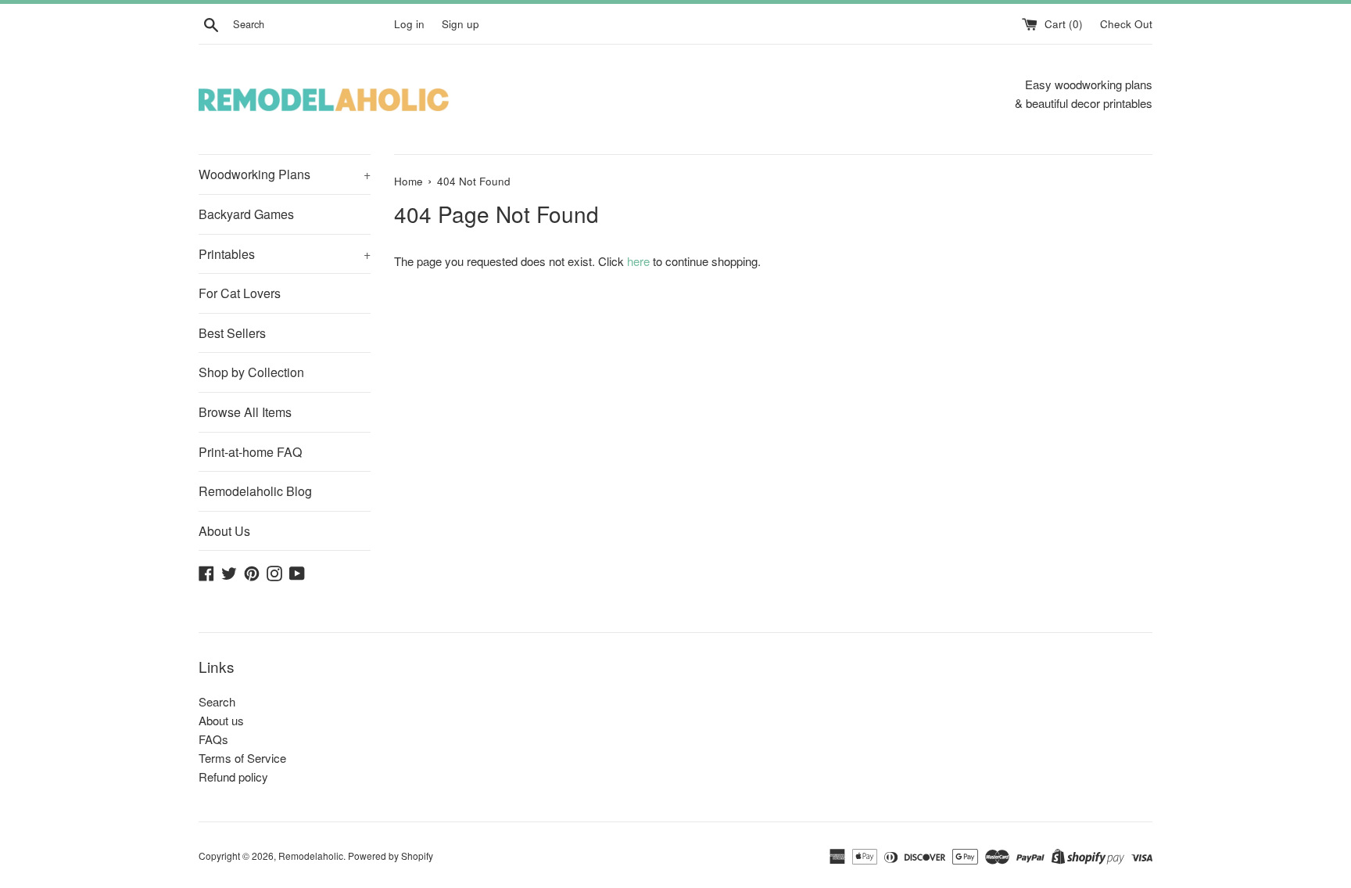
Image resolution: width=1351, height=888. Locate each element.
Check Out (1126, 23)
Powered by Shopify (390, 855)
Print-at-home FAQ (250, 452)
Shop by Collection (251, 372)
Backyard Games (246, 214)
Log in (409, 23)
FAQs (213, 739)
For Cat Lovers (240, 293)
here (638, 261)
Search (217, 701)
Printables (285, 254)
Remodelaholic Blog (255, 491)
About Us (224, 531)
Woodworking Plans (285, 174)
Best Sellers (232, 333)
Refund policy (233, 776)
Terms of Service (242, 758)
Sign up (460, 23)
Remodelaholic (310, 855)
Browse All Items (245, 412)
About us (221, 720)
